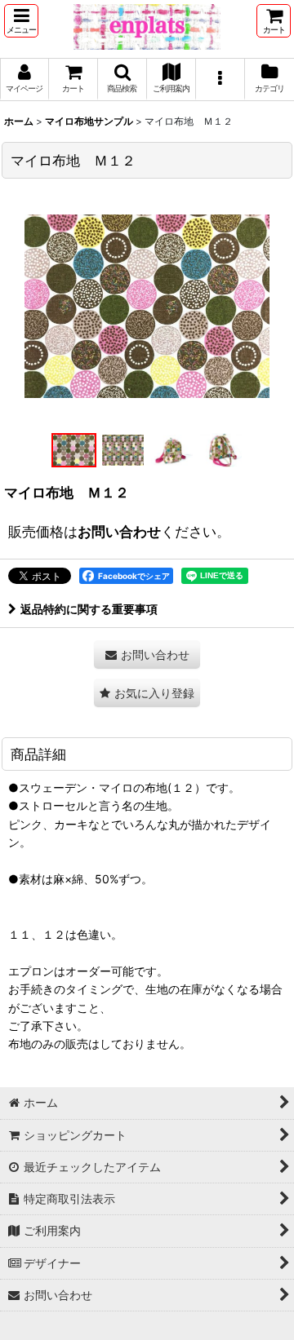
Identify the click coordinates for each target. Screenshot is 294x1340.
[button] (21, 21)
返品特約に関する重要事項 (89, 609)
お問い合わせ (119, 531)
